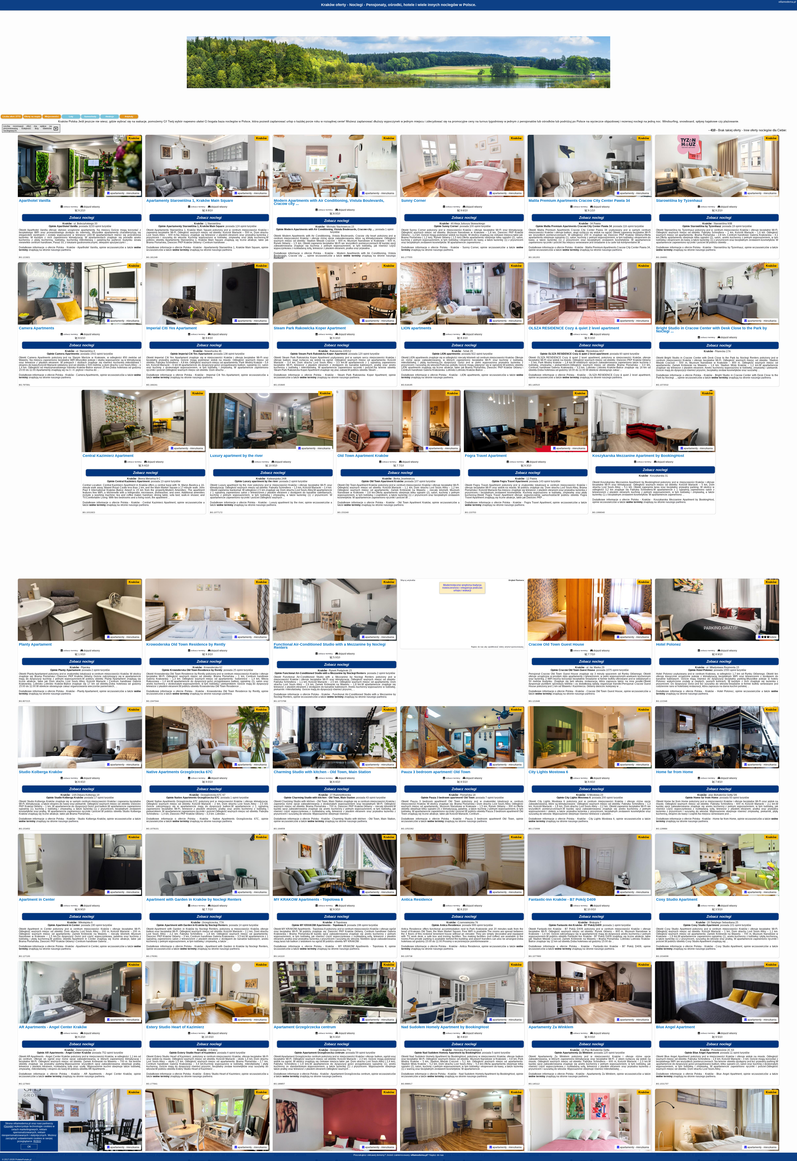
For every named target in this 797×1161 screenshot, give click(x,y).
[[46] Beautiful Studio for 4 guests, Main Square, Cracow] (717, 1120)
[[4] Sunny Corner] (462, 166)
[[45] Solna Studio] (590, 1120)
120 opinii (363, 353)
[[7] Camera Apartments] (80, 293)
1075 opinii (612, 670)
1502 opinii (96, 353)
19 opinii (737, 226)
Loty (71, 116)
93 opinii (734, 797)
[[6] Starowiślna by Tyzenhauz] (717, 166)
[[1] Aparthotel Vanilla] (80, 166)
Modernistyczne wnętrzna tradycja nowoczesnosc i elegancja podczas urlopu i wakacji (462, 588)
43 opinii (371, 797)
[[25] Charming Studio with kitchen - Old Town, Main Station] (335, 737)
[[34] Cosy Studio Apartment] (717, 865)
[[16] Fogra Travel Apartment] (526, 421)
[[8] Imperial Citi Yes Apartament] (207, 293)
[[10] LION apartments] (462, 293)
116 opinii (628, 226)
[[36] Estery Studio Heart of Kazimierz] (207, 992)
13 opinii (165, 481)
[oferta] (108, 193)
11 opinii (735, 1052)
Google (9, 1126)
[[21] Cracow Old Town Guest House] (590, 610)
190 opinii (96, 925)
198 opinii (362, 925)
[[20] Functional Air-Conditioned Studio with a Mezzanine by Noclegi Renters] (335, 610)
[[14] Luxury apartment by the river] (271, 421)
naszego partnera (61, 249)
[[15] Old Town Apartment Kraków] (398, 421)
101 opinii (735, 925)
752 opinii (107, 1052)
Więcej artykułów (408, 580)
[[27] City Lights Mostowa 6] (590, 737)
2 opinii (293, 481)
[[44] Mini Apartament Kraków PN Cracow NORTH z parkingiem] (462, 1120)
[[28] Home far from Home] (717, 737)
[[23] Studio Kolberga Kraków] (80, 737)
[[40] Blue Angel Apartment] (717, 992)
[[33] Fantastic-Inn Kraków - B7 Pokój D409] (590, 865)
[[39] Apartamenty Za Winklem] (590, 992)
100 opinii (475, 226)
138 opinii (229, 353)
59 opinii (360, 1052)
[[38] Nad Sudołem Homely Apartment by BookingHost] (462, 992)
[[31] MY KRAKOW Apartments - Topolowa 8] (335, 865)
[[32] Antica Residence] (462, 865)
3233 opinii (95, 226)
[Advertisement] (398, 548)
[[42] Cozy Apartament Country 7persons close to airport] (207, 1120)
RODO (37, 1141)
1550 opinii (730, 670)
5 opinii (496, 1052)
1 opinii (389, 229)
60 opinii (624, 353)
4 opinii (231, 1052)
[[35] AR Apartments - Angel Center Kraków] (80, 992)
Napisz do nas (436, 1155)
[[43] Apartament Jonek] (335, 1120)
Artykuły (129, 116)
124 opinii (241, 226)
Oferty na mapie (32, 116)
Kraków (134, 138)
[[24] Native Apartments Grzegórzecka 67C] (207, 737)
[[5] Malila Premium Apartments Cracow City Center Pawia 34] (590, 166)
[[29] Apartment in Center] (80, 865)
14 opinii (243, 925)
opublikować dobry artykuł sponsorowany (505, 647)
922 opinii (477, 353)
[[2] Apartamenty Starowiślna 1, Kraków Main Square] (207, 166)
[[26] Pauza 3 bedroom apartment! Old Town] (462, 737)
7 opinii (489, 797)
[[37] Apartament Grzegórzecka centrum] (335, 992)
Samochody (90, 116)
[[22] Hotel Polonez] (717, 610)
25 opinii (238, 670)
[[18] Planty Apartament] (80, 610)
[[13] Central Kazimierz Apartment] (144, 421)
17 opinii (99, 797)
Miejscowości (52, 116)
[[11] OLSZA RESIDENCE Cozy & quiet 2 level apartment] (590, 293)
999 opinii (477, 925)
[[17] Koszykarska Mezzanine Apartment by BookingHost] (653, 421)
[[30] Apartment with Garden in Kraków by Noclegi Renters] (207, 865)
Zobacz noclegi (81, 218)
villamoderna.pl (787, 1)
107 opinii (419, 481)
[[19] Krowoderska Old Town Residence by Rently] (207, 610)
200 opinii (607, 797)
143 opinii (544, 481)
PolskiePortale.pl (23, 1159)
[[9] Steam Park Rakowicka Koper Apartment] (335, 293)
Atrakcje (109, 116)
